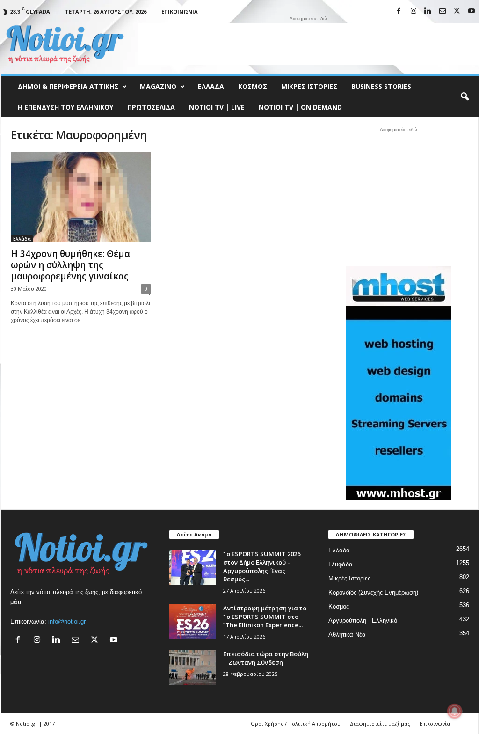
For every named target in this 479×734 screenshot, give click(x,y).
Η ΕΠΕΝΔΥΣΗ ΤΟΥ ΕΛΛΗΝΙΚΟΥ (65, 107)
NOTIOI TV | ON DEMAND (300, 107)
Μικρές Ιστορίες (309, 86)
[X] (457, 11)
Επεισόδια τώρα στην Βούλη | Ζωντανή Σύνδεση (265, 658)
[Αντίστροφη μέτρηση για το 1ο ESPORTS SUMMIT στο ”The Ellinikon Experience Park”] (192, 621)
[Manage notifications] (454, 711)
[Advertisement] (308, 44)
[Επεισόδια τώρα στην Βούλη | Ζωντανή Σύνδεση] (192, 667)
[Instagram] (413, 11)
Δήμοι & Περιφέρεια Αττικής (68, 86)
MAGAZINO (158, 86)
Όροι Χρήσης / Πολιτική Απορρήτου (296, 723)
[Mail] (442, 11)
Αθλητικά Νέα (347, 634)
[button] (464, 97)
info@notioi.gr (67, 621)
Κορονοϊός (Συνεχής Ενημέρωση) (373, 592)
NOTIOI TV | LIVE (217, 107)
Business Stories (381, 86)
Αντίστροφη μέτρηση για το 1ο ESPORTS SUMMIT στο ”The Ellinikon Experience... (264, 616)
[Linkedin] (428, 11)
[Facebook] (399, 11)
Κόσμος (252, 86)
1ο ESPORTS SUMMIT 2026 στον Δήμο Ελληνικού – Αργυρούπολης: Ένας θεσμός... (261, 566)
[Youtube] (471, 11)
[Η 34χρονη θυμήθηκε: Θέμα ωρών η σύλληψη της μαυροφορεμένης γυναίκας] (81, 197)
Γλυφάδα (340, 564)
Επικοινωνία (179, 11)
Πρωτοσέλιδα (151, 107)
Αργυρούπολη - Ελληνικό (362, 620)
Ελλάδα (211, 86)
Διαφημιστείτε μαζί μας (380, 723)
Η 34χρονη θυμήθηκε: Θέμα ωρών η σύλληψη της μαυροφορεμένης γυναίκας (70, 265)
